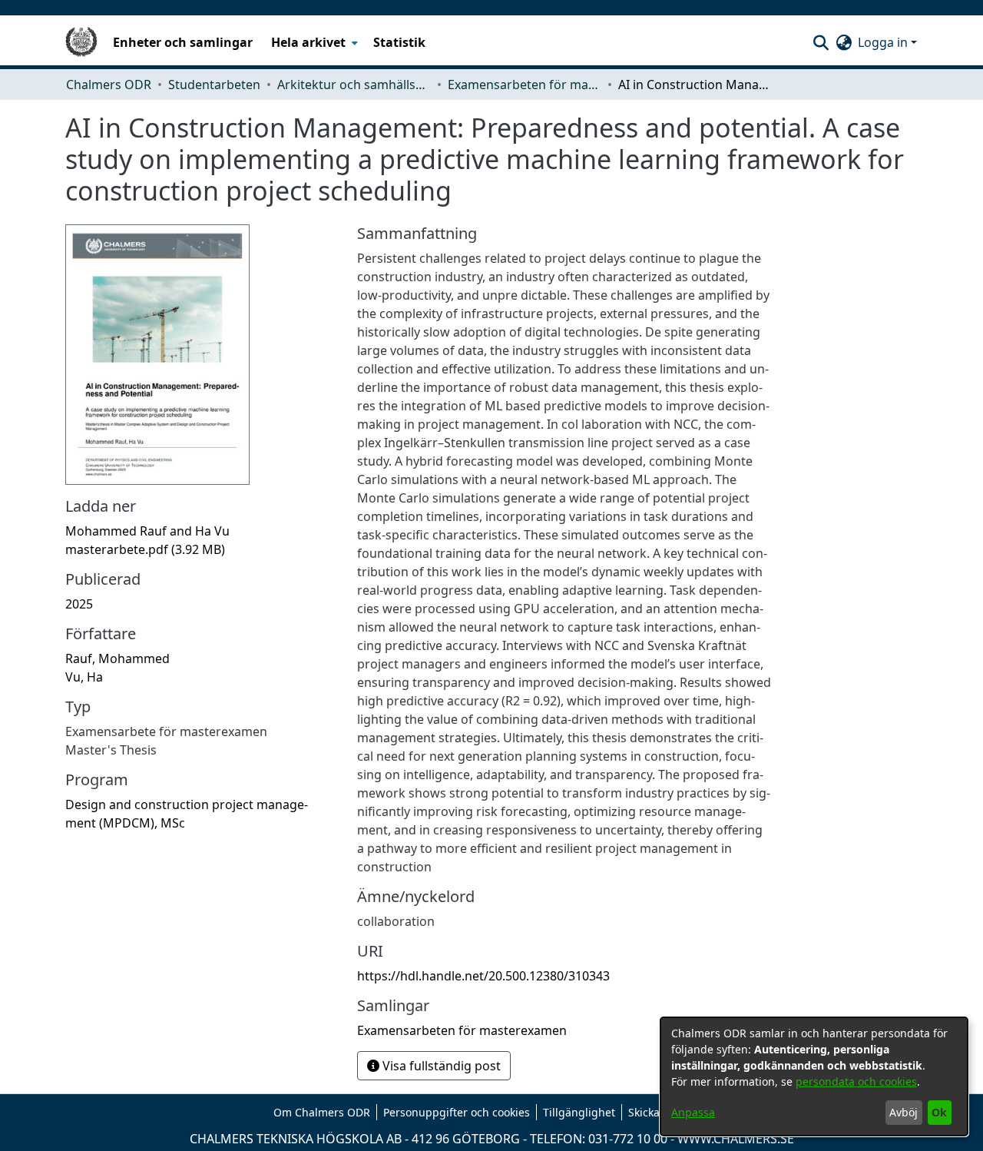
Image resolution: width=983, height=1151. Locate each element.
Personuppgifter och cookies (456, 1112)
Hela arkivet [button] (308, 42)
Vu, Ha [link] (84, 676)
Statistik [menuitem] (399, 42)
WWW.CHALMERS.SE (735, 1138)
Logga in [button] (884, 42)
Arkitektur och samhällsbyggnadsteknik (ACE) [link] (354, 84)
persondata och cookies (856, 1081)
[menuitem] (313, 42)
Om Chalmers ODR (321, 1112)
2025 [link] (79, 603)
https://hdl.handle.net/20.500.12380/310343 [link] (483, 975)
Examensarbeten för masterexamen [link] (524, 84)
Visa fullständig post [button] (440, 1065)
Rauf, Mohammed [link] (117, 658)
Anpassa (693, 1112)
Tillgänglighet (579, 1112)
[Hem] (81, 42)
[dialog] (814, 1076)
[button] (820, 42)
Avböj (903, 1112)
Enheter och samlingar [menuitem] (183, 42)
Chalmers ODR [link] (108, 84)
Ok (939, 1112)
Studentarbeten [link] (214, 84)
